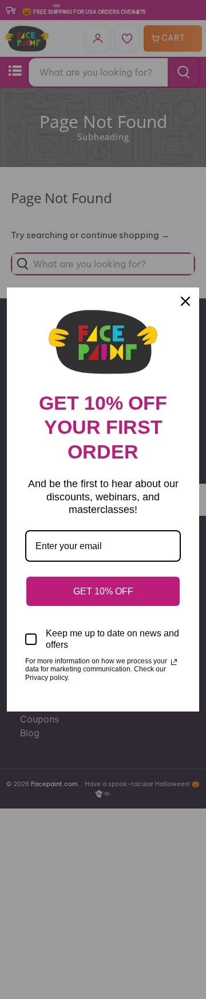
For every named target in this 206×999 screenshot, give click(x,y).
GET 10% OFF (103, 591)
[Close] (185, 301)
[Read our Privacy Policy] (174, 662)
